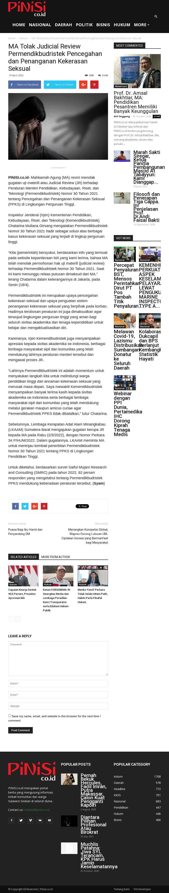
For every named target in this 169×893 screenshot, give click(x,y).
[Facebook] (11, 820)
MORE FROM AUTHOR (55, 557)
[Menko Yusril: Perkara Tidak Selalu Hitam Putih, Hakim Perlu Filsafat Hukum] (93, 575)
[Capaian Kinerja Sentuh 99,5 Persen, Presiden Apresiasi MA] (23, 575)
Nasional (40, 24)
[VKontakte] (40, 820)
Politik (84, 24)
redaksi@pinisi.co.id (37, 810)
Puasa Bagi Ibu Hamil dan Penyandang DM (25, 532)
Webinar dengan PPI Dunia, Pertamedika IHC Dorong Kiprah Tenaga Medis (128, 414)
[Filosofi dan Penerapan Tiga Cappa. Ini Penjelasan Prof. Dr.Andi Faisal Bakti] (122, 198)
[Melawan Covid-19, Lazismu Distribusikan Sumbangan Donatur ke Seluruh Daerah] (125, 320)
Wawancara (121, 86)
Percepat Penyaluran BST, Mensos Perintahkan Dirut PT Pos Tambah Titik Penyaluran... (128, 285)
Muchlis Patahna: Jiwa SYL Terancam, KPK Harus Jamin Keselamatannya (99, 855)
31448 (105, 75)
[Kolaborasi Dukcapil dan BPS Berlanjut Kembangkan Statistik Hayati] (150, 320)
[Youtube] (49, 820)
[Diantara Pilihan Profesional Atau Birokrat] (69, 821)
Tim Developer (142, 889)
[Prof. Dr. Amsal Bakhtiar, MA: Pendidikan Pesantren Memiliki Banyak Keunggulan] (137, 71)
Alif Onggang (122, 116)
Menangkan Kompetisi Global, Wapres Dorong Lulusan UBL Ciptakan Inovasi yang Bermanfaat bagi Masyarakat (85, 536)
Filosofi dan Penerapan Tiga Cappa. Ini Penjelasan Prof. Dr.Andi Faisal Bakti (146, 207)
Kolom (118, 776)
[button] (156, 16)
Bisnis (103, 24)
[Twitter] (21, 820)
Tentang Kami (122, 889)
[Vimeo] (30, 820)
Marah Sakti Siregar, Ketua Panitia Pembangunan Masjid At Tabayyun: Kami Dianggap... (149, 167)
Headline (119, 789)
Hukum (122, 24)
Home (18, 24)
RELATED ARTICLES (23, 557)
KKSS (117, 795)
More (140, 24)
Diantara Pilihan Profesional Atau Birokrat (93, 824)
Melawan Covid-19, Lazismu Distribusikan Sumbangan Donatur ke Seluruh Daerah (128, 350)
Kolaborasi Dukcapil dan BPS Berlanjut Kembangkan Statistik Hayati (153, 345)
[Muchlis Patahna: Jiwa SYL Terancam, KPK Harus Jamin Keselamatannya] (69, 848)
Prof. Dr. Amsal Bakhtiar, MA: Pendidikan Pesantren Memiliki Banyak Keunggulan (136, 102)
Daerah (63, 24)
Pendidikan (121, 807)
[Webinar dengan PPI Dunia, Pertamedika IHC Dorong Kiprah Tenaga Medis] (125, 382)
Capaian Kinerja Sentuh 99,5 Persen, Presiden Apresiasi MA (22, 594)
